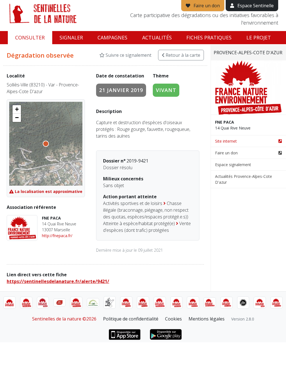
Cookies (173, 319)
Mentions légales (207, 319)
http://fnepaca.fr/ (57, 235)
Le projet (258, 37)
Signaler (71, 37)
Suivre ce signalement (127, 55)
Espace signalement (233, 164)
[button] (17, 109)
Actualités (157, 37)
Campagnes (112, 37)
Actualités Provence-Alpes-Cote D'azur (243, 179)
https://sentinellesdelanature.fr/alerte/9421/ (58, 281)
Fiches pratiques (209, 37)
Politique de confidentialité (130, 319)
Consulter (30, 37)
